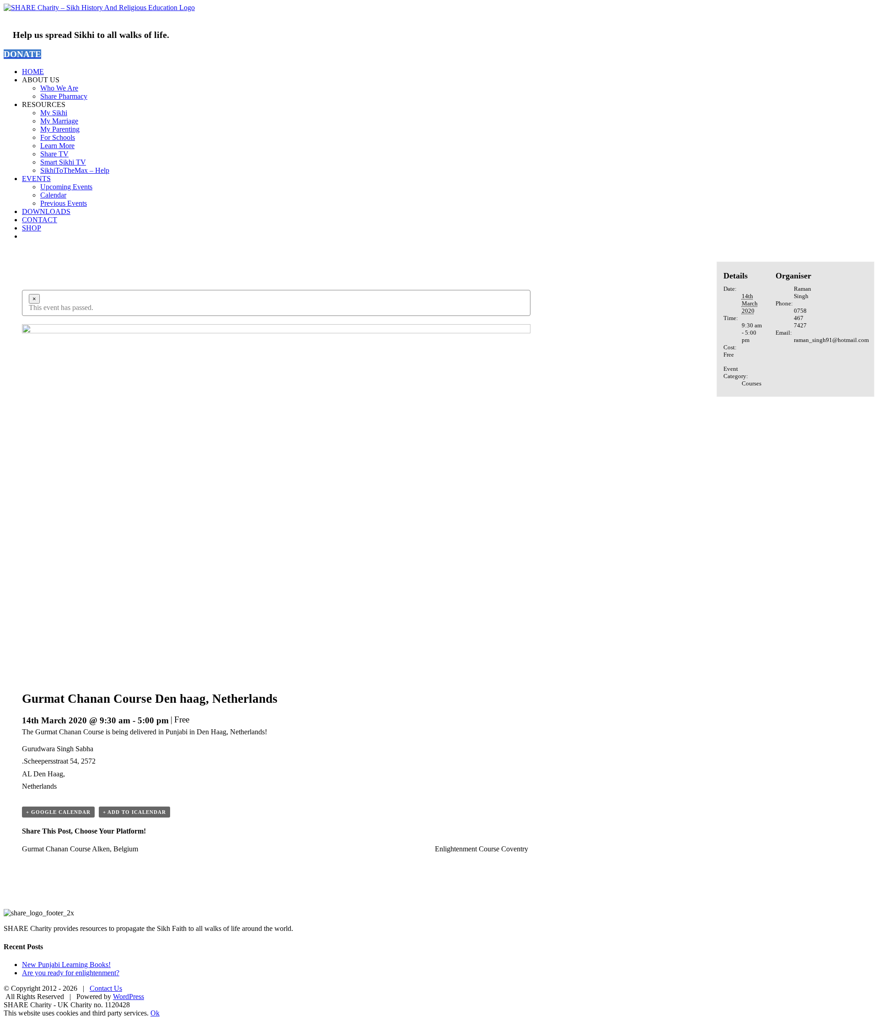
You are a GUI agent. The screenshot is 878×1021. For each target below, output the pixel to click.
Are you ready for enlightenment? (70, 973)
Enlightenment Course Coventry (481, 849)
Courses (751, 383)
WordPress (128, 996)
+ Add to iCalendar (134, 812)
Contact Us (106, 988)
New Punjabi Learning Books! (66, 964)
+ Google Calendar (58, 812)
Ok (155, 1013)
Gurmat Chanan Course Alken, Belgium (80, 849)
